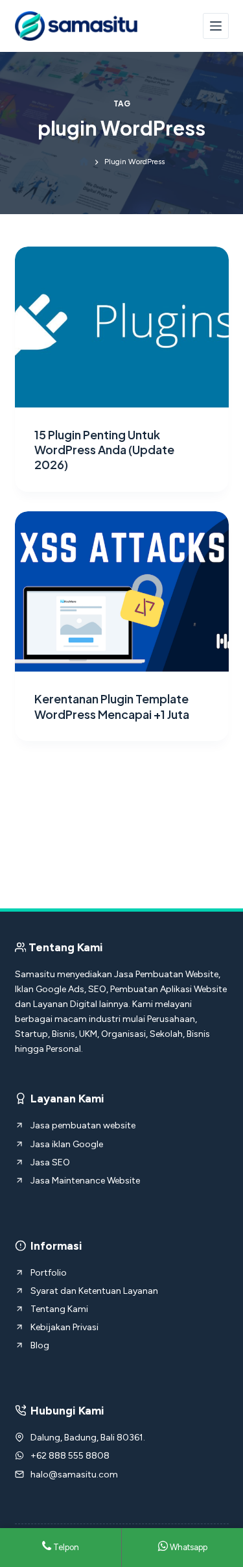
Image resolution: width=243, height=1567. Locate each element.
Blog (39, 1345)
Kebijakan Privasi (64, 1327)
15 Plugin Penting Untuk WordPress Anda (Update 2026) (104, 449)
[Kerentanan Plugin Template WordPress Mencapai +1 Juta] (122, 591)
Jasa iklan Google (66, 1144)
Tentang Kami (59, 1309)
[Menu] (216, 26)
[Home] (84, 162)
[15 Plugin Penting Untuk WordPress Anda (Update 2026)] (122, 327)
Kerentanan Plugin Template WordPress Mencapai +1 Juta (111, 706)
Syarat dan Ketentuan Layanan (94, 1290)
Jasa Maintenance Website (85, 1180)
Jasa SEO (50, 1162)
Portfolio (48, 1272)
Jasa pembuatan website (82, 1125)
